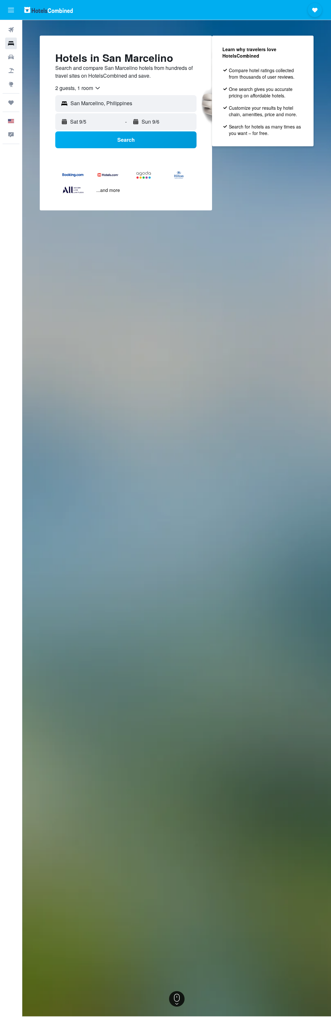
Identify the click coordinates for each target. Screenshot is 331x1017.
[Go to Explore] (11, 84)
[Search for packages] (11, 70)
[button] (11, 10)
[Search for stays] (11, 43)
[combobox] (78, 88)
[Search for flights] (11, 29)
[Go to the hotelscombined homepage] (48, 10)
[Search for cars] (11, 56)
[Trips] (11, 102)
